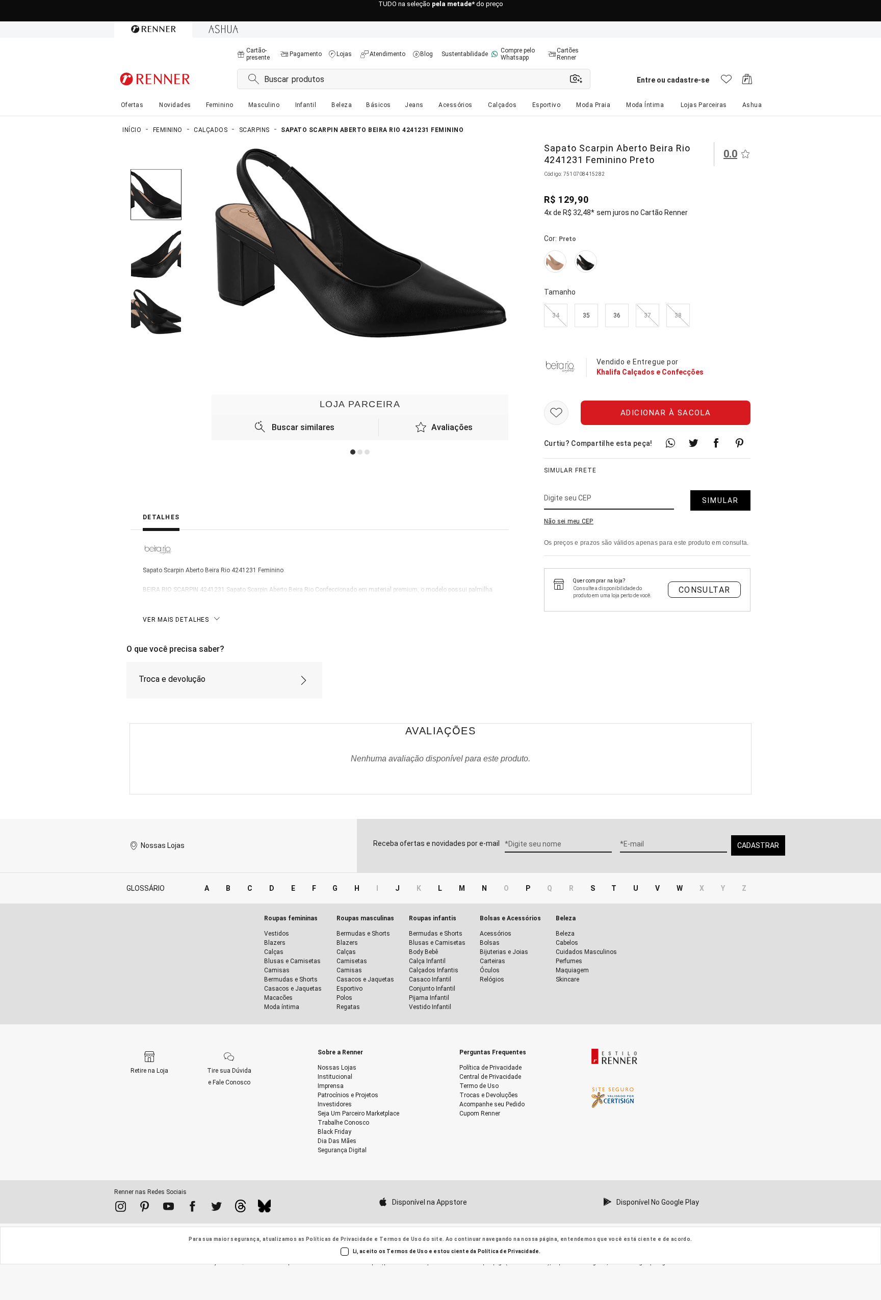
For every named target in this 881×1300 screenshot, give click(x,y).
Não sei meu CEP (568, 521)
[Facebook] (192, 1208)
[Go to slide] (352, 452)
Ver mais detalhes (176, 619)
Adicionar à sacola (665, 412)
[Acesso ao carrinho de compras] (747, 82)
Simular (720, 500)
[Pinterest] (144, 1208)
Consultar (705, 590)
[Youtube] (168, 1208)
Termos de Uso (400, 1239)
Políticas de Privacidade (339, 1239)
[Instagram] (120, 1208)
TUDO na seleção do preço (440, 11)
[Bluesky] (264, 1209)
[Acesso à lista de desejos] (726, 82)
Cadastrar (758, 845)
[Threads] (240, 1209)
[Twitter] (216, 1208)
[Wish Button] (556, 413)
